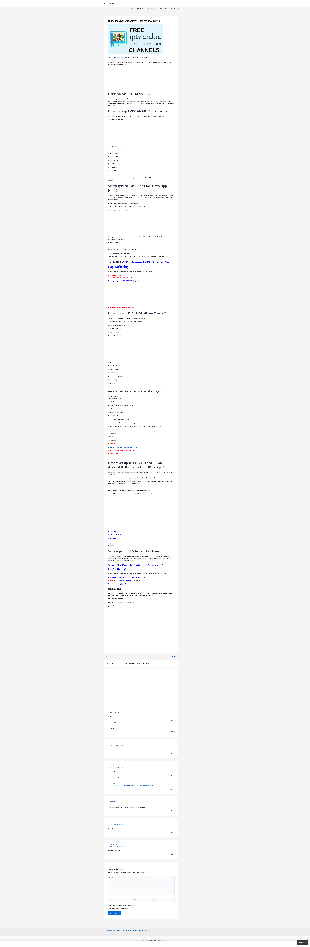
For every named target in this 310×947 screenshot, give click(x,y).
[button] (156, 9)
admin (117, 777)
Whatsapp (122, 580)
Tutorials (167, 8)
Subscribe (302, 942)
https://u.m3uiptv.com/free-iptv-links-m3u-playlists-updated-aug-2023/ (133, 785)
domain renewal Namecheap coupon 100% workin (123, 447)
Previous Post (109, 656)
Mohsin (112, 711)
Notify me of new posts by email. (118, 908)
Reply (173, 720)
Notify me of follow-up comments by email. (121, 905)
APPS (161, 8)
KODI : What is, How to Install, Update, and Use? (122, 542)
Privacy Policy (111, 930)
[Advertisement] (141, 78)
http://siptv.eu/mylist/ (121, 210)
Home (132, 8)
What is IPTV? (112, 538)
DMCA (118, 930)
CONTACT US (146, 930)
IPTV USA (111, 545)
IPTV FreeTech (109, 3)
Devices (176, 8)
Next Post (174, 656)
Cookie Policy (137, 930)
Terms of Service (127, 930)
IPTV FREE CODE (113, 453)
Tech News (140, 8)
